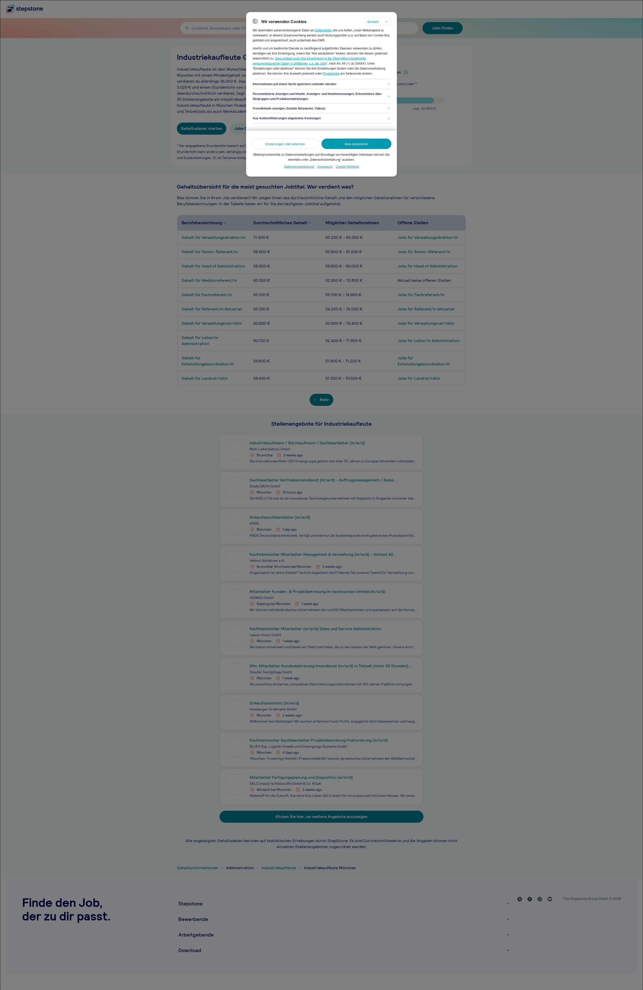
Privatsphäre (331, 73)
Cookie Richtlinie (347, 166)
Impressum (325, 166)
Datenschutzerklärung (299, 166)
